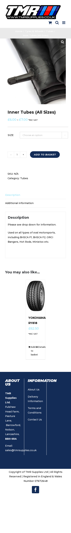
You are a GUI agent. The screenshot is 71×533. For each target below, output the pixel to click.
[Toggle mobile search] (57, 22)
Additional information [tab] (19, 203)
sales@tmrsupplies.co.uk (21, 450)
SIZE (11, 135)
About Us (33, 389)
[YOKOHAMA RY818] (35, 296)
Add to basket (45, 154)
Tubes (24, 178)
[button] (62, 42)
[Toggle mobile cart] (50, 22)
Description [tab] (12, 195)
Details (40, 347)
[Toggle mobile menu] (64, 22)
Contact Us (35, 419)
